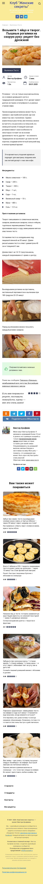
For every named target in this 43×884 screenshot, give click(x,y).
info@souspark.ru (27, 850)
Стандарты (9, 793)
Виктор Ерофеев (21, 428)
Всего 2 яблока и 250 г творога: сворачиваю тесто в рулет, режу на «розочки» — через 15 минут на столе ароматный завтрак (21, 568)
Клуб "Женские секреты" (21, 5)
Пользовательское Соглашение (14, 868)
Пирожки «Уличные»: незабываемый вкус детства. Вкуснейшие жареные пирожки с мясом (20, 383)
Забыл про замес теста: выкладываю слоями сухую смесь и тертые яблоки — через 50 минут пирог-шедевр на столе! (20, 521)
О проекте (8, 786)
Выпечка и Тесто (11, 70)
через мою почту (32, 460)
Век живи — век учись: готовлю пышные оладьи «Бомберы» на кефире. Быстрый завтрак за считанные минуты (20, 762)
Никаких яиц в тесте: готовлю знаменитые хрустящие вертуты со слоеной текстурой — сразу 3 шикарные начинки (21, 616)
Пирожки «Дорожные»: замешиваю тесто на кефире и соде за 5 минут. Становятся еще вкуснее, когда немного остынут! (20, 713)
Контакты (8, 800)
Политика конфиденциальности (14, 872)
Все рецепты (10, 807)
